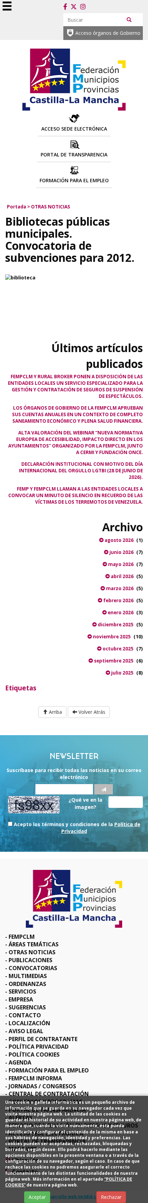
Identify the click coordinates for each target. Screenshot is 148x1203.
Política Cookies (34, 1054)
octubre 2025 (118, 649)
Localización (29, 1023)
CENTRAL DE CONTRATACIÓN (49, 1094)
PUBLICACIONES (30, 960)
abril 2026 (122, 576)
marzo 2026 (119, 588)
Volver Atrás (91, 712)
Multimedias (28, 976)
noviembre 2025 (111, 637)
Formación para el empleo (49, 1070)
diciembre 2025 (115, 624)
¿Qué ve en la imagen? (85, 803)
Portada (16, 207)
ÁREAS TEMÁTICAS (34, 944)
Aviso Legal (26, 1031)
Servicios (22, 991)
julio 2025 (122, 673)
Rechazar (111, 1197)
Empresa (21, 999)
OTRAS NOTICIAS (50, 207)
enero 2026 (120, 612)
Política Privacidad (38, 1046)
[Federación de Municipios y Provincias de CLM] (74, 78)
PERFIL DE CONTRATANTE (43, 1039)
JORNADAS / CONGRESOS (42, 1086)
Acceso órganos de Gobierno (107, 33)
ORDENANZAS (27, 984)
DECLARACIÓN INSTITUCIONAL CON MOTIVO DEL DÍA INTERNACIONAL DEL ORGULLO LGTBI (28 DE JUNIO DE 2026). (81, 470)
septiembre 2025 (113, 661)
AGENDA (20, 1062)
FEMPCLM (22, 936)
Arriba (54, 712)
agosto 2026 (119, 540)
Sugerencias (27, 1007)
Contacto (25, 1015)
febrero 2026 (118, 600)
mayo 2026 (120, 564)
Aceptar (37, 1197)
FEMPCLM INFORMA (35, 1078)
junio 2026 (121, 552)
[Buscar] (129, 19)
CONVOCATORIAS (33, 968)
